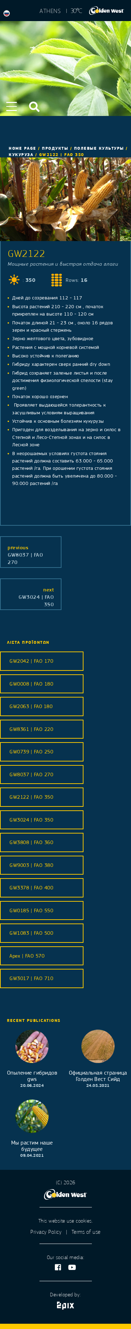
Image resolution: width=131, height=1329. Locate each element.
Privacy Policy (45, 1232)
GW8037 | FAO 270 (25, 554)
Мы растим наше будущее (32, 1146)
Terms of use (86, 1232)
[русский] (8, 14)
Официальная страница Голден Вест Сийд (98, 1076)
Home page (22, 148)
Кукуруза (21, 154)
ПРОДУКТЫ (55, 148)
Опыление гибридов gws (32, 1076)
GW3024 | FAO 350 (36, 596)
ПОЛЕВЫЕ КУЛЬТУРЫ (99, 148)
